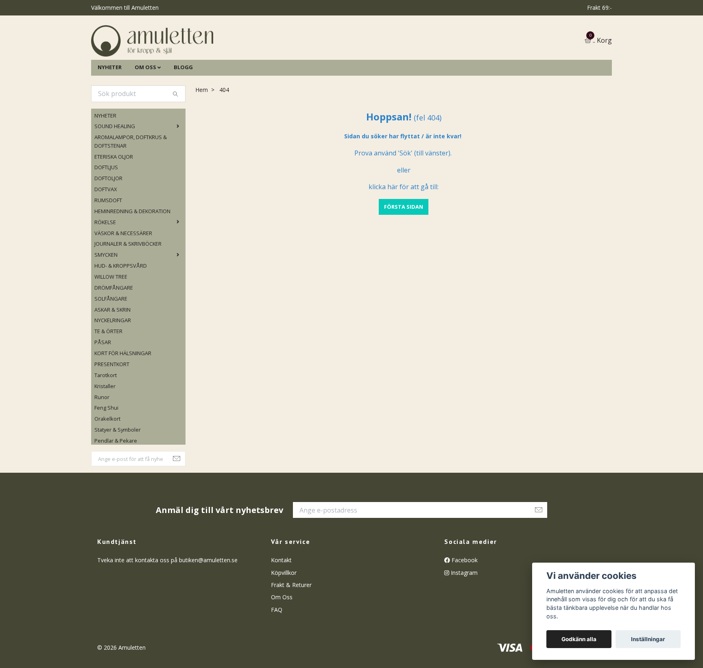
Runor (101, 438)
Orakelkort (107, 460)
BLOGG (183, 108)
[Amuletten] (233, 61)
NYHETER (110, 108)
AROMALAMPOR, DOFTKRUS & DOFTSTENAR (130, 183)
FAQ (276, 651)
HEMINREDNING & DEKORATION (132, 252)
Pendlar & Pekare (115, 482)
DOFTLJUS (106, 209)
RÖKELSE (105, 263)
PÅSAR (102, 384)
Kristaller (105, 427)
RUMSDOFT (108, 241)
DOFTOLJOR (108, 220)
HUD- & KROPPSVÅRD (120, 307)
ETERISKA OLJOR (113, 198)
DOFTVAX (105, 230)
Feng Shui (106, 449)
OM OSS (145, 108)
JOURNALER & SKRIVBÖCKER (128, 285)
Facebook (464, 602)
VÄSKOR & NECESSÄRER (123, 274)
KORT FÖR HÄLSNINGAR (122, 394)
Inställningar (648, 639)
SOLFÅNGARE (110, 340)
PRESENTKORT (111, 405)
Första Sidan (403, 248)
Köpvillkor (284, 614)
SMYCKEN (106, 296)
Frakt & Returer (291, 626)
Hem (201, 131)
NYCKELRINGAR (112, 362)
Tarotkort (105, 416)
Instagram (463, 614)
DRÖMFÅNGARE (113, 329)
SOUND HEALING (114, 168)
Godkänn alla (578, 639)
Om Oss (282, 639)
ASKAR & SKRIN (112, 351)
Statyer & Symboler (117, 471)
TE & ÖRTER (108, 373)
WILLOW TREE (110, 318)
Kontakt (281, 602)
